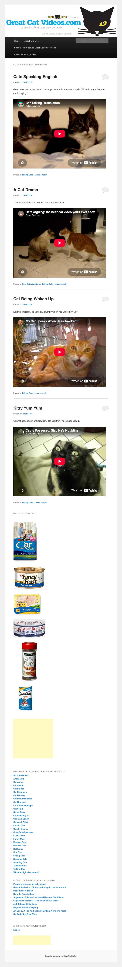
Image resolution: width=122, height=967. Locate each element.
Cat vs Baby (19, 812)
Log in (16, 929)
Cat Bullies (18, 788)
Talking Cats (27, 174)
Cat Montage (19, 802)
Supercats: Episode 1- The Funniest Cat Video (36, 900)
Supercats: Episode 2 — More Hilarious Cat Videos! (38, 897)
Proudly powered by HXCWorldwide (61, 956)
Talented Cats (20, 865)
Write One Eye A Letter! (25, 54)
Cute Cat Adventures (31, 284)
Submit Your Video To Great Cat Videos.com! (35, 47)
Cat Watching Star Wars (25, 914)
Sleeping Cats (20, 858)
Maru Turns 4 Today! (23, 890)
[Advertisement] (33, 738)
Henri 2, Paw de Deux (23, 893)
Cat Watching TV (21, 815)
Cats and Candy (21, 818)
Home (17, 40)
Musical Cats (19, 845)
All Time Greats (21, 775)
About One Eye (31, 40)
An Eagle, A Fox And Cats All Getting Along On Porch (39, 910)
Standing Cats (20, 862)
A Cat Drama (25, 189)
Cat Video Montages (23, 805)
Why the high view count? (26, 872)
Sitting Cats (19, 855)
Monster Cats (19, 842)
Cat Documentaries (22, 798)
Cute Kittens (19, 835)
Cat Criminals (20, 791)
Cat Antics (18, 781)
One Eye (17, 852)
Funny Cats (18, 838)
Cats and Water (20, 822)
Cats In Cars (19, 825)
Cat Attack (18, 785)
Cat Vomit (18, 808)
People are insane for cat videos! (29, 883)
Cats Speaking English (35, 76)
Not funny (18, 848)
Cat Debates (19, 795)
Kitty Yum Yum (27, 408)
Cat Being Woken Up (33, 299)
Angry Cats (18, 778)
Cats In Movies (20, 828)
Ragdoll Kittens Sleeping (25, 907)
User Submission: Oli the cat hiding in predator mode (39, 887)
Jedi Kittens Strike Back (25, 903)
